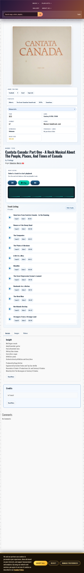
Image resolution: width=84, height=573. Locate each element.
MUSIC (35, 3)
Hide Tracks (70, 208)
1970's (41, 102)
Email (22, 93)
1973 (10, 116)
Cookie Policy (19, 570)
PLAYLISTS (46, 3)
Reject (53, 563)
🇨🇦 (23, 163)
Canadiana (49, 102)
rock (59, 124)
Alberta (11, 102)
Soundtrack (53, 124)
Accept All (40, 563)
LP (9, 124)
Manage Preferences (70, 563)
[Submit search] (40, 14)
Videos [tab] (25, 333)
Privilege (10, 160)
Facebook (11, 93)
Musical (46, 124)
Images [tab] (16, 333)
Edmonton (13, 163)
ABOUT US (46, 8)
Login (78, 14)
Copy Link (30, 93)
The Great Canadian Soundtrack (26, 102)
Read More (11, 377)
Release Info (42, 109)
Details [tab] (7, 333)
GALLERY (36, 8)
